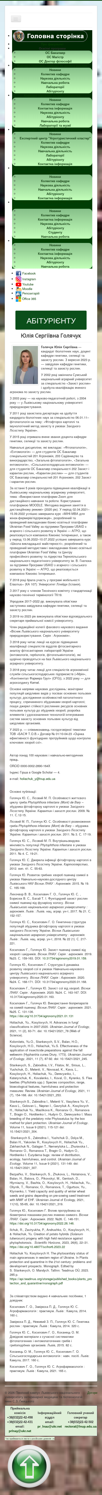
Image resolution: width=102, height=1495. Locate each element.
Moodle (26, 288)
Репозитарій (30, 293)
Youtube (27, 284)
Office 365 (28, 298)
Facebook (28, 273)
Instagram (28, 279)
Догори (92, 1392)
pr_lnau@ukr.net (49, 1426)
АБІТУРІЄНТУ (51, 320)
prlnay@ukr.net (20, 1431)
